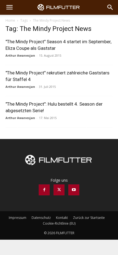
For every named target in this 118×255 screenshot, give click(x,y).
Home (10, 20)
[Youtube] (73, 189)
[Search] (110, 7)
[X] (59, 189)
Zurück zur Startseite (89, 217)
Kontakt (62, 217)
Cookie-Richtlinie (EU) (59, 223)
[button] (9, 7)
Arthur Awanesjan (20, 55)
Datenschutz (41, 217)
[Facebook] (44, 189)
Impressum (17, 217)
